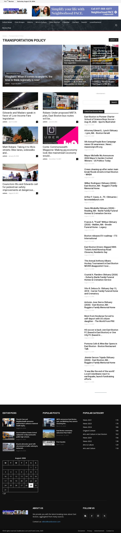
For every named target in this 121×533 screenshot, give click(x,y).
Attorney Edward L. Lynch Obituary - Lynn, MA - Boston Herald (101, 131)
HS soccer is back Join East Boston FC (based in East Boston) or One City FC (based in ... (101, 332)
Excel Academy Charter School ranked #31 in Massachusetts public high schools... (26, 435)
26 (16, 485)
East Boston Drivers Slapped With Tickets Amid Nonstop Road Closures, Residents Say (100, 249)
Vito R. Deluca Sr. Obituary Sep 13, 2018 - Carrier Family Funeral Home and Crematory (101, 291)
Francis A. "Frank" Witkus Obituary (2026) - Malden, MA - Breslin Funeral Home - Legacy (100, 224)
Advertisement (99, 531)
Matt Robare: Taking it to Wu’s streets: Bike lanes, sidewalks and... (19, 150)
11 (11, 476)
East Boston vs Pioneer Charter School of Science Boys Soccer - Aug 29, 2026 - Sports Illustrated (100, 119)
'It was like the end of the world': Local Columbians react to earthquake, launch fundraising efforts (99, 375)
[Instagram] (98, 516)
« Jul (4, 493)
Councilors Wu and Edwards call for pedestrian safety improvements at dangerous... (20, 187)
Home (5, 36)
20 (22, 481)
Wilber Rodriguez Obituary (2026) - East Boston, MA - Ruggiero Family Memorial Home (100, 186)
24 (5, 485)
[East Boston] (15, 11)
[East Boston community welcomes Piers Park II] (49, 434)
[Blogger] (85, 516)
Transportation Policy (13, 73)
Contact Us (110, 531)
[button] (116, 25)
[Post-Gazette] (49, 443)
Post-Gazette (60, 442)
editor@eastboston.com (51, 521)
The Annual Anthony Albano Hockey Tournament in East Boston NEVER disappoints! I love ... (101, 263)
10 (5, 476)
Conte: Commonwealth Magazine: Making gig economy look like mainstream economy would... (60, 151)
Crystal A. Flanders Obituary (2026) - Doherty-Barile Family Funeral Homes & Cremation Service (101, 277)
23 (36, 481)
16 (36, 476)
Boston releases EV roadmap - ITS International (100, 237)
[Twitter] (104, 516)
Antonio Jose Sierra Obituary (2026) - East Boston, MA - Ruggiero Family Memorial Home (99, 305)
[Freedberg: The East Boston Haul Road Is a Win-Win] (104, 76)
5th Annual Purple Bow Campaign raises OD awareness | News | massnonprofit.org (100, 144)
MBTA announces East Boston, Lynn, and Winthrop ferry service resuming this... (66, 421)
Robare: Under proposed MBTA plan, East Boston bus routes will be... (59, 115)
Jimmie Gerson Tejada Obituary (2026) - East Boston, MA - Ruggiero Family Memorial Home (99, 360)
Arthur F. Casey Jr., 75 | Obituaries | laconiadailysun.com (101, 198)
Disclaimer (81, 531)
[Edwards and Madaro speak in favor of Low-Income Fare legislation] (20, 101)
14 (26, 476)
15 (31, 476)
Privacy (89, 531)
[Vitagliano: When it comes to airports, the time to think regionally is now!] (32, 70)
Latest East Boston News (93, 111)
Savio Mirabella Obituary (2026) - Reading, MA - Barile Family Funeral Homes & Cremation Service (101, 211)
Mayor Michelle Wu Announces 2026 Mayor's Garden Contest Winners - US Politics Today (99, 158)
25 (11, 485)
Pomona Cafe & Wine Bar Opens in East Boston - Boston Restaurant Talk (100, 346)
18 (11, 481)
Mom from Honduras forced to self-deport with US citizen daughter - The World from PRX (99, 318)
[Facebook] (91, 516)
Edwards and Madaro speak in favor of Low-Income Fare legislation (19, 115)
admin (7, 84)
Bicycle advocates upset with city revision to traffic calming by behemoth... (27, 446)
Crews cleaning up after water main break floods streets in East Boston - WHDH (101, 172)
